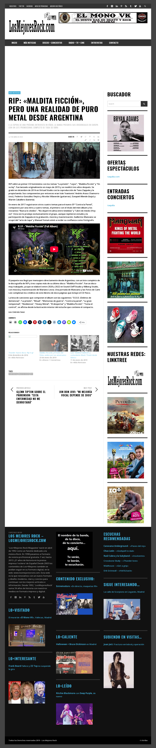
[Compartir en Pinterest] (90, 136)
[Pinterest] (121, 6)
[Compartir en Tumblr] (94, 136)
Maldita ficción (24, 374)
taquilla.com (113, 176)
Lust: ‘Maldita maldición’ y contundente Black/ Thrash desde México (83, 355)
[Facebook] (107, 6)
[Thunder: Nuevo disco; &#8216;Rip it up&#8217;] (23, 343)
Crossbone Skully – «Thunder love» (121, 560)
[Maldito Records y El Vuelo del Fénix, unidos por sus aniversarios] (53, 343)
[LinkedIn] (116, 6)
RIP (31, 374)
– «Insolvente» (124, 555)
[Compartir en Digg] (94, 140)
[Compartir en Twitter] (81, 136)
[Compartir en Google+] (85, 136)
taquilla (111, 205)
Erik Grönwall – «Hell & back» (118, 570)
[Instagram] (112, 6)
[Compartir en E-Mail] (98, 140)
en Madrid (76, 644)
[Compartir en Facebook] (77, 136)
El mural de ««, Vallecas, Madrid (30, 617)
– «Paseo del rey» (125, 546)
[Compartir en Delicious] (85, 140)
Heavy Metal (13, 374)
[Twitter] (135, 6)
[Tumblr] (130, 6)
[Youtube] (140, 6)
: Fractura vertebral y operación (124, 644)
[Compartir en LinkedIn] (98, 136)
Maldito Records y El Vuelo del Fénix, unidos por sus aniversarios (52, 354)
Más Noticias (14, 92)
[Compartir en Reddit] (90, 140)
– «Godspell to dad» (119, 550)
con (67, 693)
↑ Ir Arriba (143, 740)
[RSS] (126, 6)
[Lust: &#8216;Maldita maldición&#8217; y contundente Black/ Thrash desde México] (84, 343)
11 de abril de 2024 (17, 137)
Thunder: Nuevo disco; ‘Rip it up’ (21, 353)
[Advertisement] (78, 69)
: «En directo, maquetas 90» (77, 586)
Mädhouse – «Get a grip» (116, 565)
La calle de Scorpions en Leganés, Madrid (124, 591)
